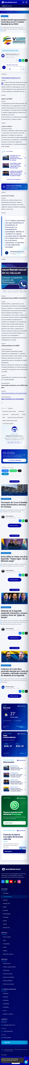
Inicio (3, 12)
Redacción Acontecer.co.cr (12, 54)
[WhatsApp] (23, 60)
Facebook (6, 470)
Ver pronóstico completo (20, 727)
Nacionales (10, 12)
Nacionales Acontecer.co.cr (10, 78)
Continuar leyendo (14, 525)
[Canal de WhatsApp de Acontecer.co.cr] (7, 881)
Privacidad (4, 1054)
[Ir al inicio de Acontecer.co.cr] (11, 869)
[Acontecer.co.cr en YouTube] (11, 881)
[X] (26, 60)
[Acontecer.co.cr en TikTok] (15, 881)
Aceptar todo (16, 1062)
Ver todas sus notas (14, 442)
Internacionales (6, 498)
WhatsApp (14, 470)
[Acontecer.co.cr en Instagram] (19, 881)
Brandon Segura (10, 686)
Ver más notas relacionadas (13, 179)
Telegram (6, 473)
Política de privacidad (12, 1059)
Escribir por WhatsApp (15, 460)
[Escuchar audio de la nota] (4, 67)
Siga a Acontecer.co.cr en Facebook (12, 399)
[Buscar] (23, 2)
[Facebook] (20, 60)
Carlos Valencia (10, 516)
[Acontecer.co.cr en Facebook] (3, 881)
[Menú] (26, 2)
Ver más (21, 753)
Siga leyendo (15, 481)
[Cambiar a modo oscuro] (17, 60)
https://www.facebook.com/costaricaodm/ (14, 393)
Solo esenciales (6, 1062)
